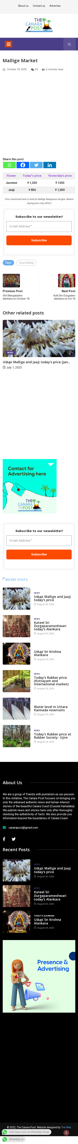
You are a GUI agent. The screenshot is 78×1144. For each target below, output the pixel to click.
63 (36, 69)
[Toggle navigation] (8, 44)
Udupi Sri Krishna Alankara (47, 653)
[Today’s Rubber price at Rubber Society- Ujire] (16, 736)
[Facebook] (23, 165)
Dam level (39, 703)
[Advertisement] (39, 120)
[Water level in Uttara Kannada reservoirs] (16, 709)
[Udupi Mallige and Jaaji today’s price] (16, 599)
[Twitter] (36, 165)
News (10, 352)
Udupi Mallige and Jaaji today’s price (52, 598)
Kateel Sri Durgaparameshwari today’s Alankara (50, 625)
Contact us (39, 5)
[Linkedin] (49, 165)
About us (23, 5)
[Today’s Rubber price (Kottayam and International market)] (16, 681)
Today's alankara (44, 648)
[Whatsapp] (9, 165)
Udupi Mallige (26, 262)
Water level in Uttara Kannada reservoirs (51, 708)
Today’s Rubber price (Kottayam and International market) (51, 680)
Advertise (55, 5)
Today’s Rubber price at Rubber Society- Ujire (52, 736)
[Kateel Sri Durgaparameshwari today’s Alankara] (16, 626)
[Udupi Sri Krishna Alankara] (16, 654)
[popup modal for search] (69, 44)
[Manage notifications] (66, 1133)
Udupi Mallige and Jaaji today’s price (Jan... (36, 362)
